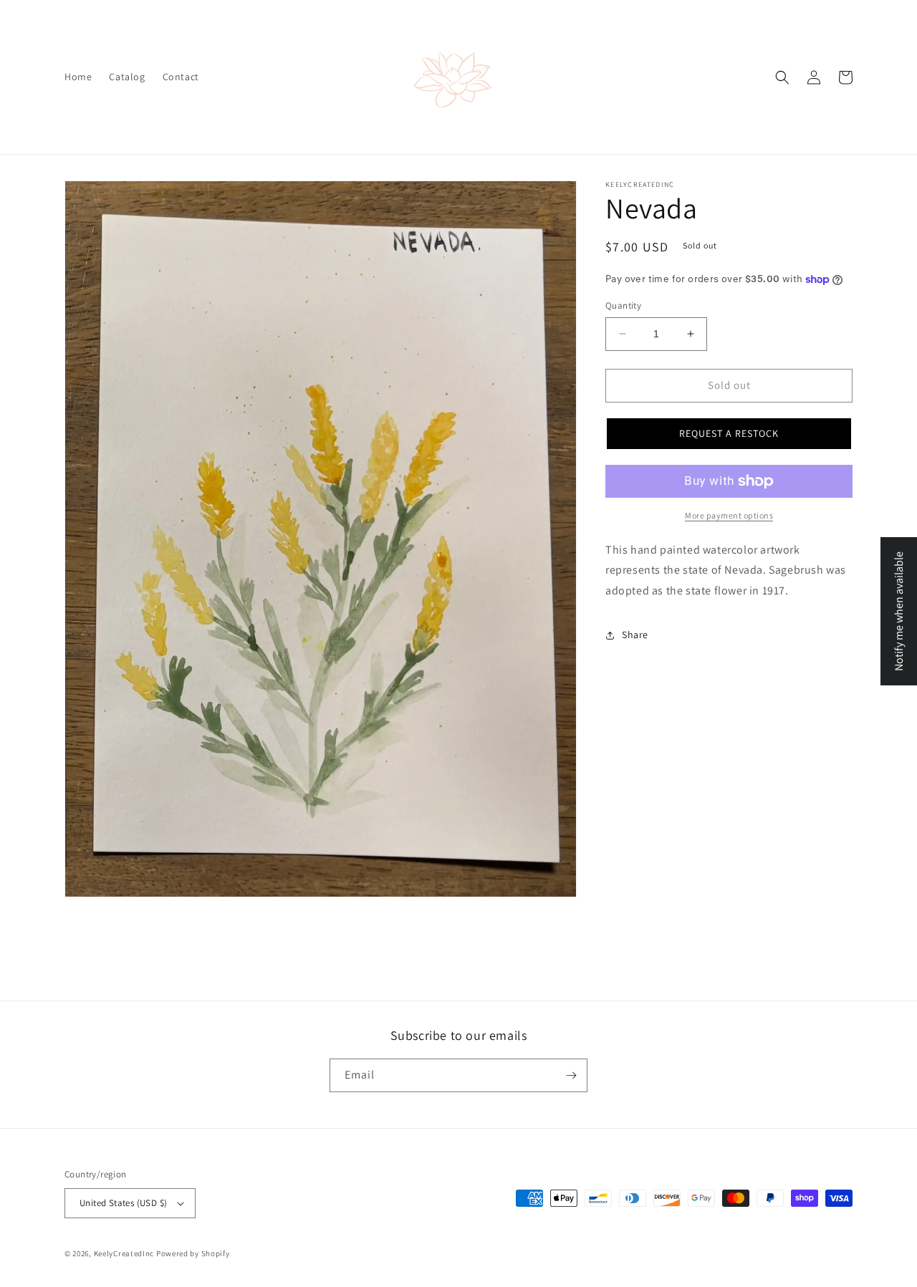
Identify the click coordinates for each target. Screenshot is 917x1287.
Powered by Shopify (193, 1253)
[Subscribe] (571, 1075)
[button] (782, 77)
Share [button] (635, 634)
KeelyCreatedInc (124, 1253)
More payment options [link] (729, 515)
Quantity (623, 305)
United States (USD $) (123, 1203)
